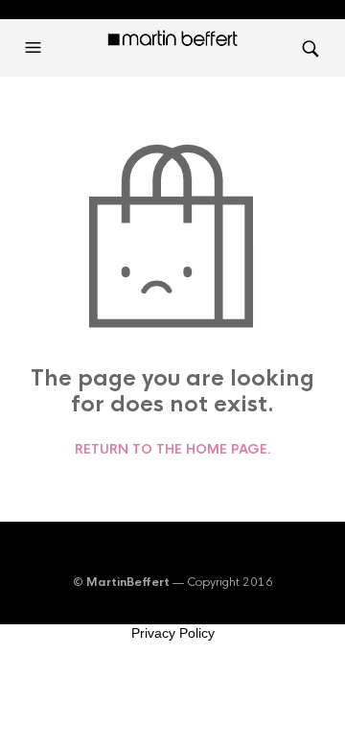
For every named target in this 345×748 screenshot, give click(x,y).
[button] (35, 48)
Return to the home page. (173, 449)
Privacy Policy (173, 633)
